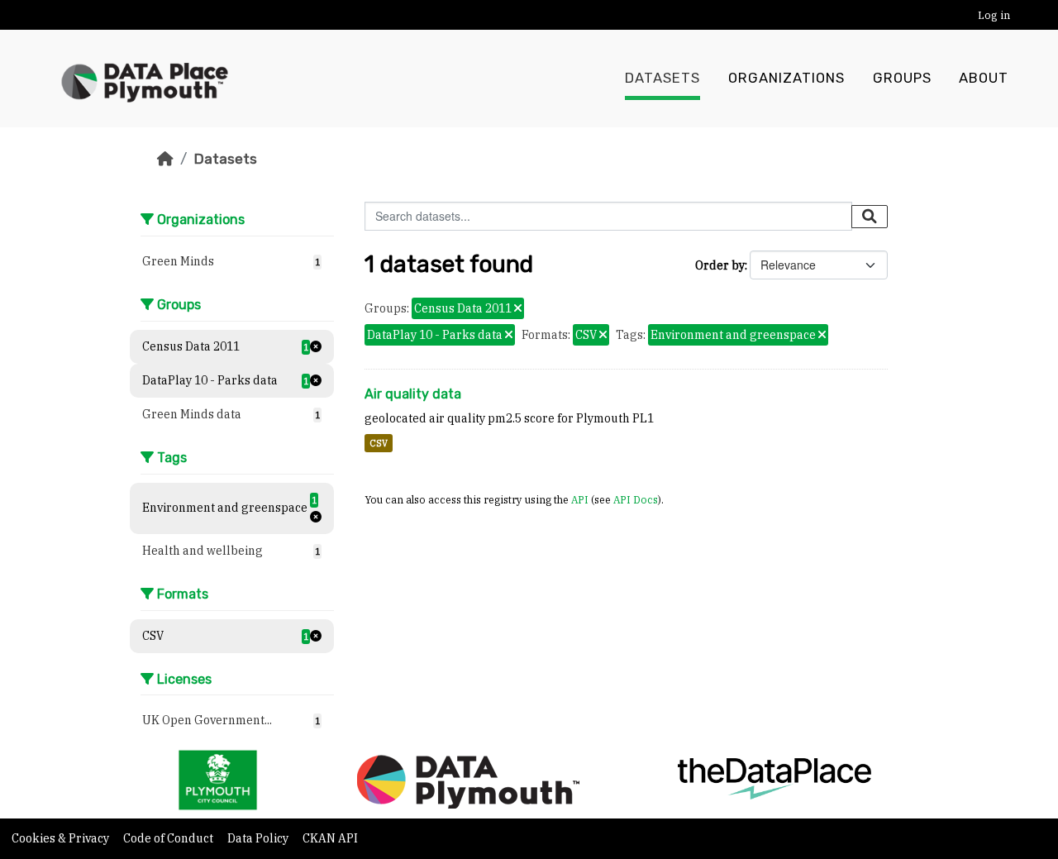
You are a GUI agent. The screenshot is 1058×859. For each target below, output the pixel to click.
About (983, 78)
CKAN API (330, 838)
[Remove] (518, 309)
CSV (378, 443)
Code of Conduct (169, 838)
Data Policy (259, 838)
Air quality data (413, 394)
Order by (720, 265)
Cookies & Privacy (62, 838)
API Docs (635, 499)
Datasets (662, 78)
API (580, 499)
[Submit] (869, 216)
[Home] (165, 158)
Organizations (786, 78)
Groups (902, 78)
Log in (994, 15)
